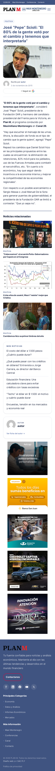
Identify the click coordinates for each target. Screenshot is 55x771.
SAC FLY (21, 761)
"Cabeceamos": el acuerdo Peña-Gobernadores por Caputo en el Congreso (25, 255)
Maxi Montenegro (18, 2)
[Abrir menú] (49, 9)
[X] (34, 687)
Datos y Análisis (12, 707)
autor (23, 82)
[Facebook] (20, 687)
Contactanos (13, 677)
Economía (9, 701)
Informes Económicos (15, 712)
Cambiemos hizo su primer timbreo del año (23, 336)
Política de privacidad (12, 766)
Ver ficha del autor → (16, 433)
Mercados (9, 717)
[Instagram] (6, 687)
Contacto (41, 2)
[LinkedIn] (13, 687)
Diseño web (8, 761)
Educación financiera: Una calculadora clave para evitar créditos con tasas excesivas (23, 383)
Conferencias (31, 2)
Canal (7, 740)
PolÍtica (9, 21)
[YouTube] (27, 687)
